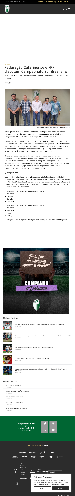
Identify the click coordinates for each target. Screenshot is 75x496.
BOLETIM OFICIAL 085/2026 (14, 397)
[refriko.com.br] (42, 452)
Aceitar (60, 488)
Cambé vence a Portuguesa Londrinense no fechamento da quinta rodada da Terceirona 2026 (43, 336)
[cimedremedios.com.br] (52, 452)
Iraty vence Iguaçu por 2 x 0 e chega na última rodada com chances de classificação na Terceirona (41, 369)
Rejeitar (42, 488)
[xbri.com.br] (24, 457)
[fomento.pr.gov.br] (33, 457)
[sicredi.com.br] (22, 452)
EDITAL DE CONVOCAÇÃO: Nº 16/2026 (17, 391)
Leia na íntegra (59, 484)
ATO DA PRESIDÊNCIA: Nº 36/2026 (16, 408)
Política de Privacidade (64, 495)
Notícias (7, 64)
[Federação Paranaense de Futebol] (7, 9)
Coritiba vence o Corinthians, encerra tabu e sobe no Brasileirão (34, 347)
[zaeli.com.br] (51, 457)
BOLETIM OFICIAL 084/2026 (14, 402)
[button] (17, 483)
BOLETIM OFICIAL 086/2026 (14, 385)
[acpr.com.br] (15, 457)
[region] (51, 483)
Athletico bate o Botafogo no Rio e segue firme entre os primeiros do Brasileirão (39, 324)
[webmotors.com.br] (32, 452)
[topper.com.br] (42, 457)
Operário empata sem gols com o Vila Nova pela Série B (32, 358)
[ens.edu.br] (60, 457)
